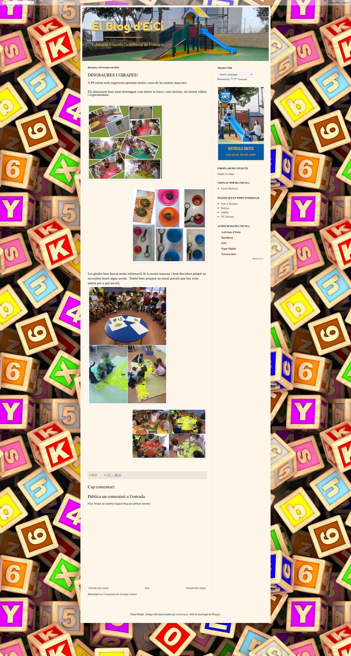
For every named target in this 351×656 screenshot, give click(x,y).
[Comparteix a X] (113, 475)
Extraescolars (228, 254)
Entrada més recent (98, 588)
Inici (147, 588)
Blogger (216, 614)
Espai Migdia (228, 248)
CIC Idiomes (227, 216)
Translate (242, 79)
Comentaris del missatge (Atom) (120, 594)
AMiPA (225, 212)
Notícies (225, 208)
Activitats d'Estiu (231, 232)
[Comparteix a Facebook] (116, 475)
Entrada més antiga (196, 588)
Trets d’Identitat (229, 203)
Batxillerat (227, 237)
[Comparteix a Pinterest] (120, 475)
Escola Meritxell (229, 188)
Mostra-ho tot (258, 258)
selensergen (182, 614)
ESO (224, 243)
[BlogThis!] (109, 475)
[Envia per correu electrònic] (106, 475)
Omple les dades (226, 174)
